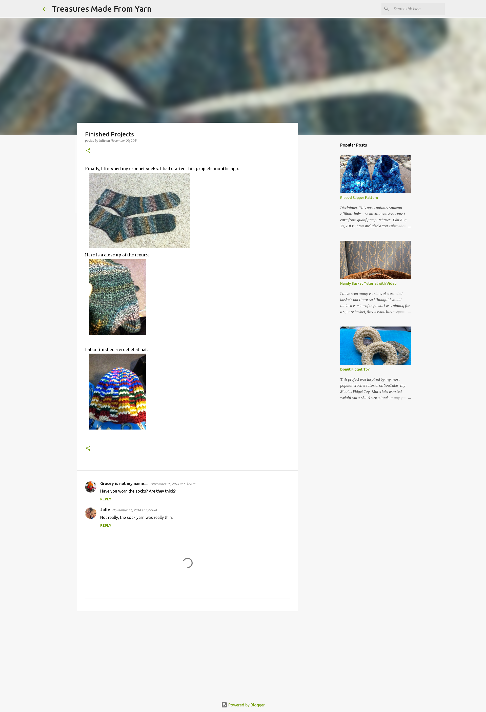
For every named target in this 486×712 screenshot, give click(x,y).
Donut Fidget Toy (355, 369)
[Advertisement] (187, 654)
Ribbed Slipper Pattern (359, 198)
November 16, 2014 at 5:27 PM (134, 510)
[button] (88, 151)
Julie (105, 509)
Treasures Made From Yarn (102, 8)
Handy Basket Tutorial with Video (368, 283)
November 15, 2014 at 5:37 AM (172, 483)
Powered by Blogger (246, 705)
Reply (105, 499)
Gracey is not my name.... (124, 483)
